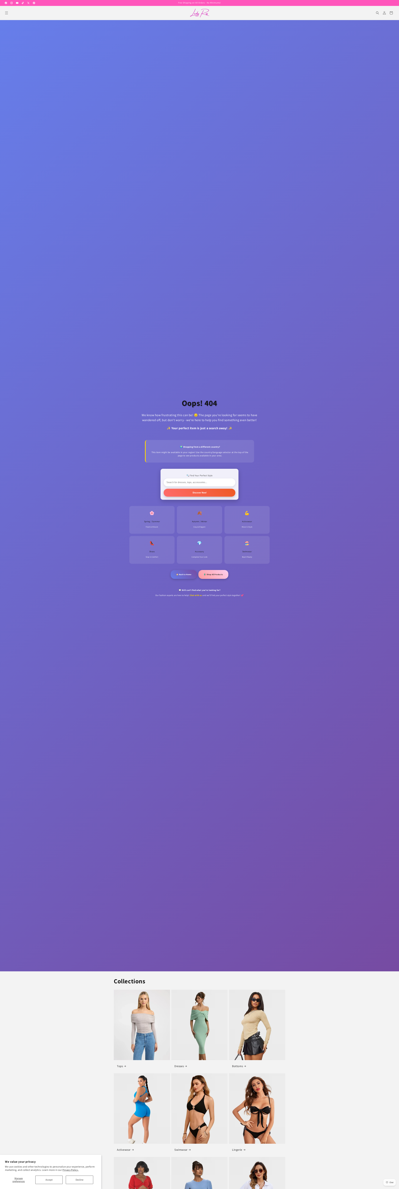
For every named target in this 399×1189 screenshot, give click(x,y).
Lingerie (237, 1149)
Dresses (179, 1066)
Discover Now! (200, 493)
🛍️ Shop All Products (213, 574)
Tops (120, 1066)
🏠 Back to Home (183, 574)
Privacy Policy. (70, 1170)
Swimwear (180, 1149)
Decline (79, 1179)
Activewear (124, 1149)
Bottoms (237, 1066)
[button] (6, 12)
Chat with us (196, 595)
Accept (49, 1179)
